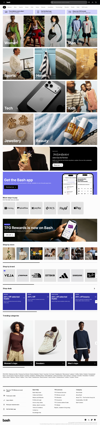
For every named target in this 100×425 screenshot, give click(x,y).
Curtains (72, 377)
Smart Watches (48, 375)
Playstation (85, 375)
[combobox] (69, 2)
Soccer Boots (10, 375)
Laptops (72, 374)
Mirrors (18, 377)
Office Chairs (6, 377)
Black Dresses (43, 377)
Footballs (91, 375)
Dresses (74, 375)
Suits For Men (51, 377)
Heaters (86, 374)
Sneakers (32, 375)
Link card (8, 234)
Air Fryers (51, 374)
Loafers (67, 377)
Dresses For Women (24, 374)
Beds (30, 377)
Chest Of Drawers (58, 375)
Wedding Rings (40, 375)
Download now (10, 187)
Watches (12, 377)
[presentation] (4, 7)
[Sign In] (92, 2)
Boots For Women (19, 375)
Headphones (35, 377)
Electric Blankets (34, 374)
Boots (41, 374)
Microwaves (66, 374)
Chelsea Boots (60, 377)
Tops (26, 377)
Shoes (76, 377)
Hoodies (79, 375)
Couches (46, 374)
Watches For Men (13, 374)
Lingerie (27, 375)
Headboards (58, 374)
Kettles (22, 377)
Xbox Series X (67, 375)
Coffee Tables (79, 374)
